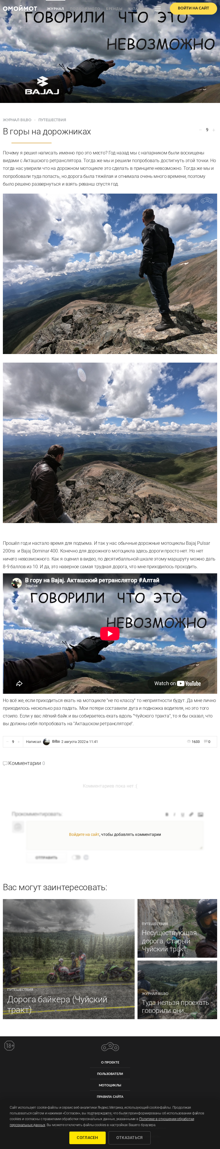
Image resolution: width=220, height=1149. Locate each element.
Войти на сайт (193, 8)
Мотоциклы (110, 1085)
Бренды (114, 9)
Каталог (137, 9)
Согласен (87, 1137)
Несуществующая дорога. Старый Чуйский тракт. (169, 941)
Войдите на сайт (84, 834)
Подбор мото (85, 9)
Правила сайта (110, 1096)
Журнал (55, 9)
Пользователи (110, 1074)
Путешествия (52, 120)
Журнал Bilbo (17, 120)
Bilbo (56, 742)
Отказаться (129, 1137)
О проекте (110, 1062)
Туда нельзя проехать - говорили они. (177, 1007)
